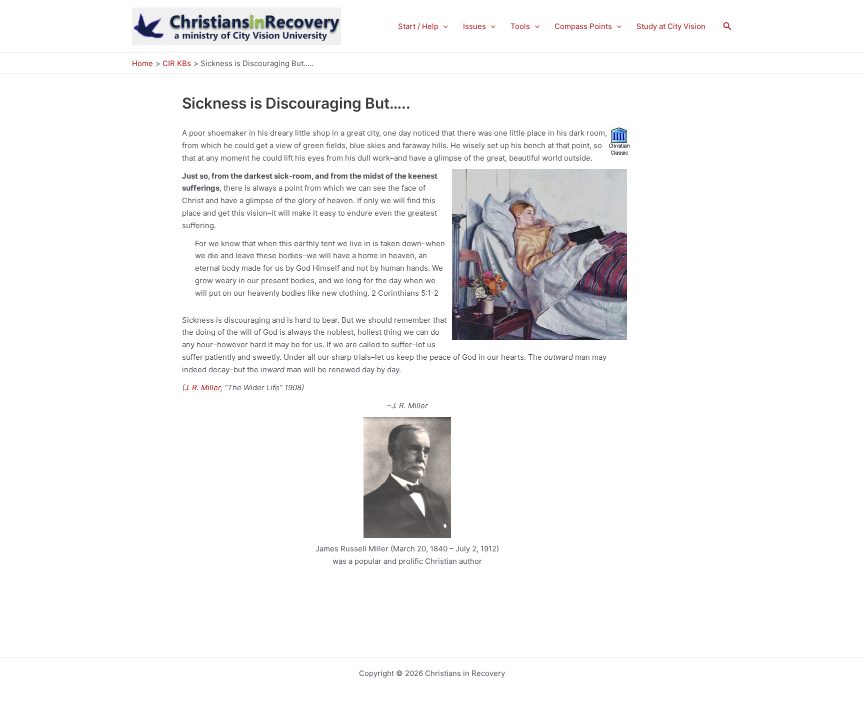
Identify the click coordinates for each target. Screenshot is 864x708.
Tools (520, 26)
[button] (443, 26)
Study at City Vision (671, 26)
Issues (474, 26)
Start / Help (418, 26)
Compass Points (583, 26)
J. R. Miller (202, 387)
